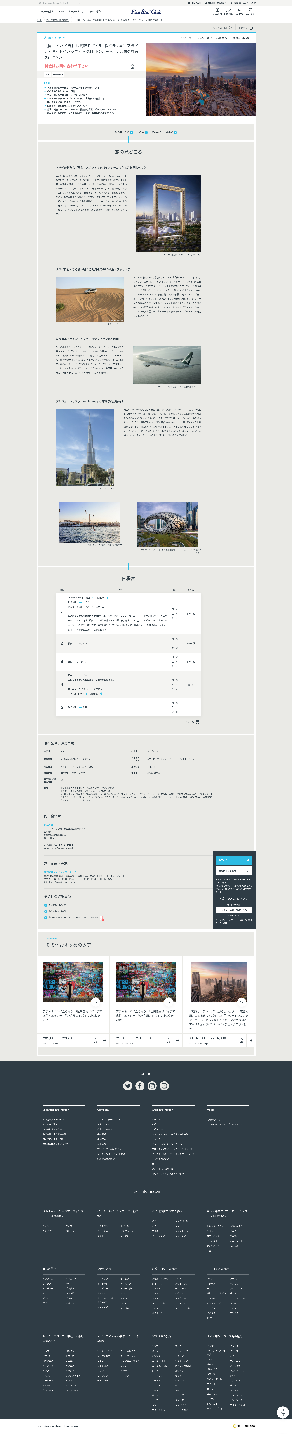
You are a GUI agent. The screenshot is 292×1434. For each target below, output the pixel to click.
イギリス (211, 1313)
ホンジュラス (236, 1360)
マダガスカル (158, 1409)
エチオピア (157, 1380)
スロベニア (125, 1293)
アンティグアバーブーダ (216, 1352)
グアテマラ (235, 1350)
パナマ (233, 1385)
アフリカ (156, 1139)
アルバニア (125, 1283)
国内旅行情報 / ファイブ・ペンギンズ (225, 1124)
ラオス (69, 1226)
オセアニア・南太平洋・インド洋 (168, 1173)
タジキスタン (213, 1245)
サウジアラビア (73, 1375)
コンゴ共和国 (158, 1360)
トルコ (46, 1350)
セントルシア (236, 1395)
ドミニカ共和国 (214, 1408)
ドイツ (210, 1317)
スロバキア (125, 1308)
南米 (154, 1163)
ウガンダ (179, 1395)
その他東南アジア (160, 1158)
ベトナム (70, 1230)
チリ (45, 1293)
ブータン (124, 1235)
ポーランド (102, 1283)
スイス (233, 1308)
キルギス (234, 1235)
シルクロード (236, 1240)
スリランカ (102, 1230)
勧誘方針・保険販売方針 (54, 1134)
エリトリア (157, 1375)
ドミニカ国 (212, 1403)
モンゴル (234, 1245)
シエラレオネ (181, 1380)
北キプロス (48, 1360)
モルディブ (102, 1375)
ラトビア (156, 1288)
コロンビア (71, 1293)
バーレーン (48, 1380)
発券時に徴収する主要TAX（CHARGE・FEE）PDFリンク (73, 917)
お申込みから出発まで (53, 1119)
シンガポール (181, 1221)
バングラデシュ (128, 1230)
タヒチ (123, 1365)
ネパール (124, 1226)
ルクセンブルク (214, 1303)
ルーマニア (125, 1303)
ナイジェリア (181, 1360)
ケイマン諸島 (103, 1355)
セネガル (179, 1375)
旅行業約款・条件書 (52, 1129)
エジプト (47, 1370)
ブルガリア (102, 1278)
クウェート (48, 1390)
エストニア (157, 1293)
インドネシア (158, 1235)
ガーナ (155, 1390)
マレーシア (180, 1235)
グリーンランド (182, 1308)
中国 (209, 1250)
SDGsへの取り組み (106, 1158)
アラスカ (211, 1345)
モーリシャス (103, 1380)
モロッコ (70, 1355)
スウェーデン (181, 1283)
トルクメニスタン (215, 1226)
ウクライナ (180, 1293)
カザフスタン (213, 1235)
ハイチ (233, 1355)
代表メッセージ (104, 1129)
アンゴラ (156, 1345)
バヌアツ (124, 1375)
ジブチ (155, 1370)
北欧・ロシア (158, 1129)
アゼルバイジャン (160, 1278)
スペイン (211, 1308)
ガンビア (156, 1385)
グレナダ (234, 1345)
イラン (69, 1380)
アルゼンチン (49, 1288)
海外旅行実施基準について (55, 1144)
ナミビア (179, 1355)
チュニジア (71, 1360)
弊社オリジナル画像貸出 (109, 1148)
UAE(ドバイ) (72, 1390)
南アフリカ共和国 (183, 1365)
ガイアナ (47, 1303)
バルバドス (212, 1369)
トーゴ (178, 1390)
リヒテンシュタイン (216, 1293)
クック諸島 (102, 1365)
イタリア (211, 1283)
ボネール (211, 1383)
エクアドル (48, 1278)
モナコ (210, 1288)
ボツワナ (156, 1355)
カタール (47, 1385)
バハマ (210, 1364)
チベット (211, 1230)
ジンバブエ (180, 1405)
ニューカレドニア (128, 1350)
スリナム (70, 1303)
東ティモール (181, 1230)
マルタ (210, 1278)
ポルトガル (235, 1293)
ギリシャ (70, 1370)
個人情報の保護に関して (59, 905)
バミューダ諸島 (214, 1378)
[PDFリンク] (101, 917)
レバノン (47, 1375)
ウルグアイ (48, 1283)
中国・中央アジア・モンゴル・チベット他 (172, 1148)
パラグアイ (71, 1288)
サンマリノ (235, 1283)
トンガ (123, 1370)
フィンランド (158, 1303)
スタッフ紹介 (94, 11)
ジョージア (157, 1283)
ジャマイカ (235, 1365)
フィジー (101, 1370)
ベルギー (234, 1303)
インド (100, 1235)
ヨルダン (70, 1350)
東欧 (154, 1124)
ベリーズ (211, 1374)
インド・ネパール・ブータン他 (167, 1144)
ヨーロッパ (157, 1119)
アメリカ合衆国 (237, 1405)
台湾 (154, 1221)
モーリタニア (181, 1409)
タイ (177, 1226)
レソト (155, 1405)
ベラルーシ (157, 1313)
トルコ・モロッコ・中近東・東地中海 (170, 1134)
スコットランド (237, 1298)
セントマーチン (237, 1400)
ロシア (178, 1278)
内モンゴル (212, 1240)
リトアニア (180, 1303)
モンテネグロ (126, 1288)
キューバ (211, 1398)
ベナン (155, 1350)
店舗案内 (101, 1139)
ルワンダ (179, 1370)
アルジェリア (49, 1365)
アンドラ (234, 1313)
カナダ (210, 1388)
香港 (154, 1226)
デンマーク (180, 1288)
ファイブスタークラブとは (70, 11)
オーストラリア (104, 1350)
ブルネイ (156, 1230)
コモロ (100, 1360)
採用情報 (101, 1144)
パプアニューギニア (130, 1360)
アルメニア (157, 1298)
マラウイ (179, 1345)
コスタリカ (212, 1393)
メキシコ (234, 1375)
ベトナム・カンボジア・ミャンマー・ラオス (173, 1153)
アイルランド (236, 1288)
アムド (233, 1230)
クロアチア (102, 1306)
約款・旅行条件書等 (57, 911)
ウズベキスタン (237, 1226)
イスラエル (71, 1385)
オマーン (47, 1355)
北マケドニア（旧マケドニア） (106, 1300)
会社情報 (101, 1134)
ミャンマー (48, 1226)
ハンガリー (102, 1288)
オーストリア (103, 1293)
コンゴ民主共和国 (160, 1365)
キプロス (70, 1365)
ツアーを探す (47, 11)
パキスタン (102, 1226)
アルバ (210, 1359)
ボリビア (47, 1298)
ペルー (69, 1283)
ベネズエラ (71, 1278)
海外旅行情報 (213, 1119)
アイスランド (158, 1308)
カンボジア (48, 1230)
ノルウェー (180, 1298)
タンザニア (180, 1385)
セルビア (124, 1278)
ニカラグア (235, 1380)
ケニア (155, 1400)
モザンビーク (181, 1350)
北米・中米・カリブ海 (162, 1168)
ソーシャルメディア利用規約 (111, 1153)
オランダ (211, 1298)
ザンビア (179, 1400)
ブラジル (70, 1298)
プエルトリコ (236, 1390)
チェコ (123, 1298)
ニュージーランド (128, 1355)
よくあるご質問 (50, 1124)
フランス (234, 1278)
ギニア (155, 1395)
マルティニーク (237, 1370)
